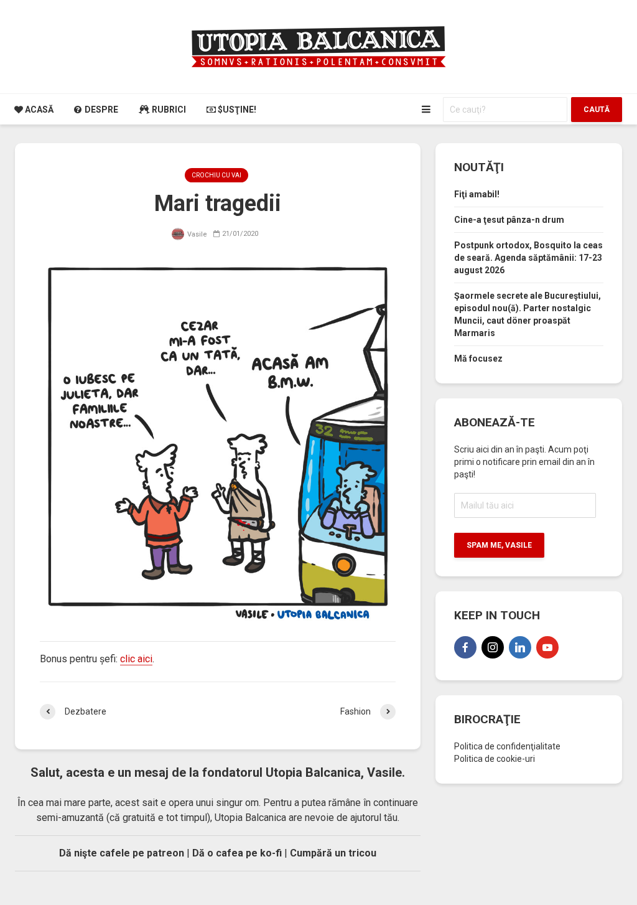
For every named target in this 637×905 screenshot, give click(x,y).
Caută (597, 109)
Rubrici (168, 110)
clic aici (136, 659)
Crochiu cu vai (216, 175)
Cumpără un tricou (333, 853)
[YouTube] (547, 647)
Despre (100, 110)
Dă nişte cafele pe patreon (121, 853)
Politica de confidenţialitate (507, 746)
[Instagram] (492, 647)
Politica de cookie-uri (494, 759)
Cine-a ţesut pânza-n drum (509, 220)
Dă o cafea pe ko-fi (237, 853)
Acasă (38, 110)
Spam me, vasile (499, 545)
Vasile (196, 234)
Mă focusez (478, 358)
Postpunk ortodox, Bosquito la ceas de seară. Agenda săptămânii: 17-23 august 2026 (528, 257)
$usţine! (236, 110)
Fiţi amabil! (477, 194)
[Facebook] (465, 647)
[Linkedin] (520, 647)
